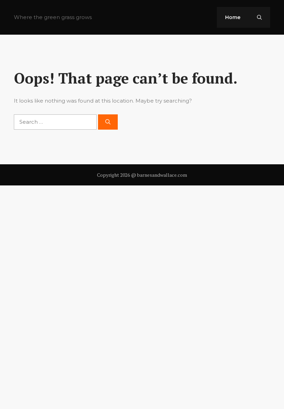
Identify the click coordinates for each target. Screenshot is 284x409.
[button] (259, 17)
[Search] (108, 122)
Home (232, 17)
